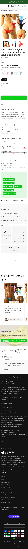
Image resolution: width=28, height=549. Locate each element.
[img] (6, 235)
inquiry (3, 505)
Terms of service (14, 543)
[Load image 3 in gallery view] (21, 44)
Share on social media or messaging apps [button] (13, 200)
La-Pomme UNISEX (8, 190)
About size (4, 494)
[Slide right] (26, 44)
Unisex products (5, 487)
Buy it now (14, 98)
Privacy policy (6, 543)
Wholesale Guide (5, 500)
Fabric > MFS (18, 186)
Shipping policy (22, 543)
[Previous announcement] (2, 1)
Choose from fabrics (8, 183)
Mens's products (5, 484)
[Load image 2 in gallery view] (14, 44)
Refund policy (21, 541)
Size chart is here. (5, 104)
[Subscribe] (23, 369)
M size (5, 80)
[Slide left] (1, 44)
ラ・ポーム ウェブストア (12, 541)
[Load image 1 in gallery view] (7, 44)
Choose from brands (8, 179)
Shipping (9, 67)
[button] (2, 5)
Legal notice (19, 545)
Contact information (11, 545)
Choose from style (8, 186)
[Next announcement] (25, 1)
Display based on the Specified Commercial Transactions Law (12, 508)
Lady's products (5, 482)
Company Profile (5, 502)
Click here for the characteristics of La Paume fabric (14, 340)
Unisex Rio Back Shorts (9, 193)
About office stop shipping (8, 497)
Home (2, 479)
